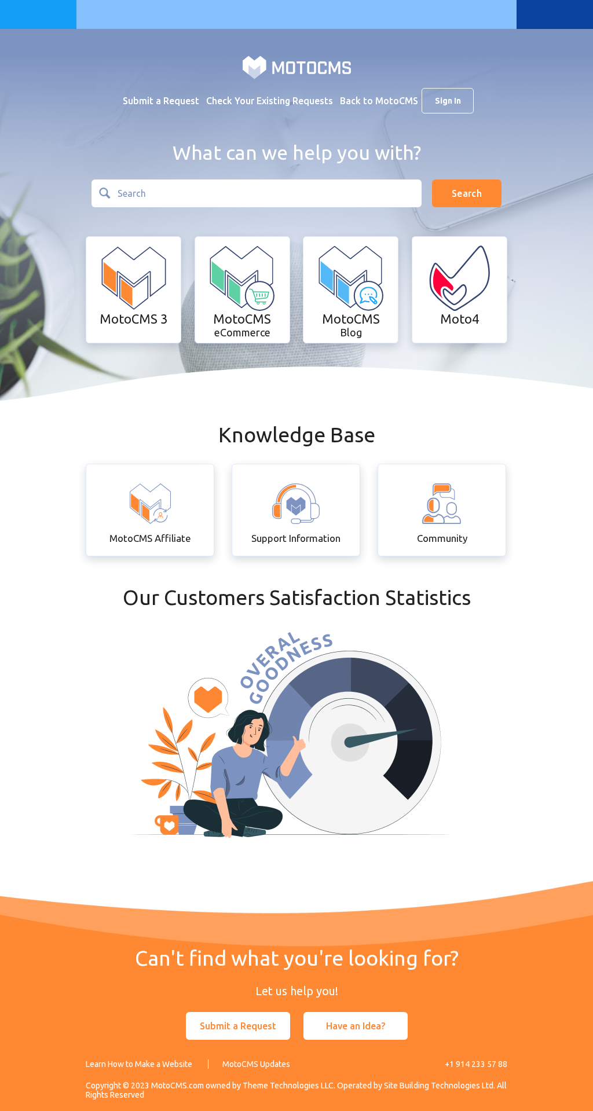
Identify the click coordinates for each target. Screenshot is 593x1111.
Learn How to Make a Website (139, 1064)
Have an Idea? (355, 1026)
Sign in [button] (448, 100)
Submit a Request (161, 101)
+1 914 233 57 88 (476, 1064)
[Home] (297, 66)
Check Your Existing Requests (269, 101)
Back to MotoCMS (379, 101)
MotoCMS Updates (256, 1064)
